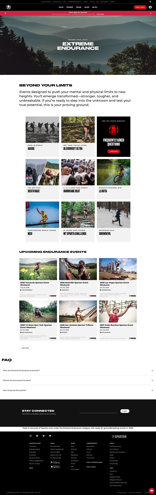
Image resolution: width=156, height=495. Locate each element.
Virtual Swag (114, 463)
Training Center (55, 446)
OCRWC (85, 1)
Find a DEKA (91, 467)
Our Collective (114, 449)
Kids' (72, 452)
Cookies (147, 492)
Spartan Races (35, 443)
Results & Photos (34, 458)
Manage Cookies (115, 477)
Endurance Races (34, 449)
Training (89, 449)
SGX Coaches (75, 469)
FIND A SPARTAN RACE (94, 462)
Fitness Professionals (57, 449)
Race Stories (90, 446)
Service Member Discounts (118, 482)
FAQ (111, 474)
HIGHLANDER (104, 1)
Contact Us (113, 471)
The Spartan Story (115, 446)
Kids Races (32, 452)
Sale (72, 466)
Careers (112, 458)
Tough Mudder (46, 1)
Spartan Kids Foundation (117, 452)
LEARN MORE (114, 151)
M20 (97, 1)
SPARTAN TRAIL (57, 1)
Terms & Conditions (135, 492)
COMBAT (112, 1)
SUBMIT (125, 411)
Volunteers (32, 455)
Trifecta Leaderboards (36, 461)
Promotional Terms (116, 485)
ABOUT (112, 443)
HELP (111, 468)
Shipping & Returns (116, 480)
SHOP (73, 443)
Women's (74, 449)
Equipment (74, 455)
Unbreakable (92, 443)
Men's (73, 446)
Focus (88, 452)
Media (111, 455)
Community (90, 458)
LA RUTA (92, 1)
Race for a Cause (34, 463)
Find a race (140, 7)
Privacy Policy (121, 492)
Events (73, 463)
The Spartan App (55, 458)
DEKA (65, 1)
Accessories (74, 461)
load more (25, 348)
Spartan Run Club (55, 455)
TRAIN (52, 443)
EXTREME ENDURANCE (74, 1)
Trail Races (32, 446)
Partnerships (114, 461)
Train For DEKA (55, 452)
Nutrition (74, 458)
